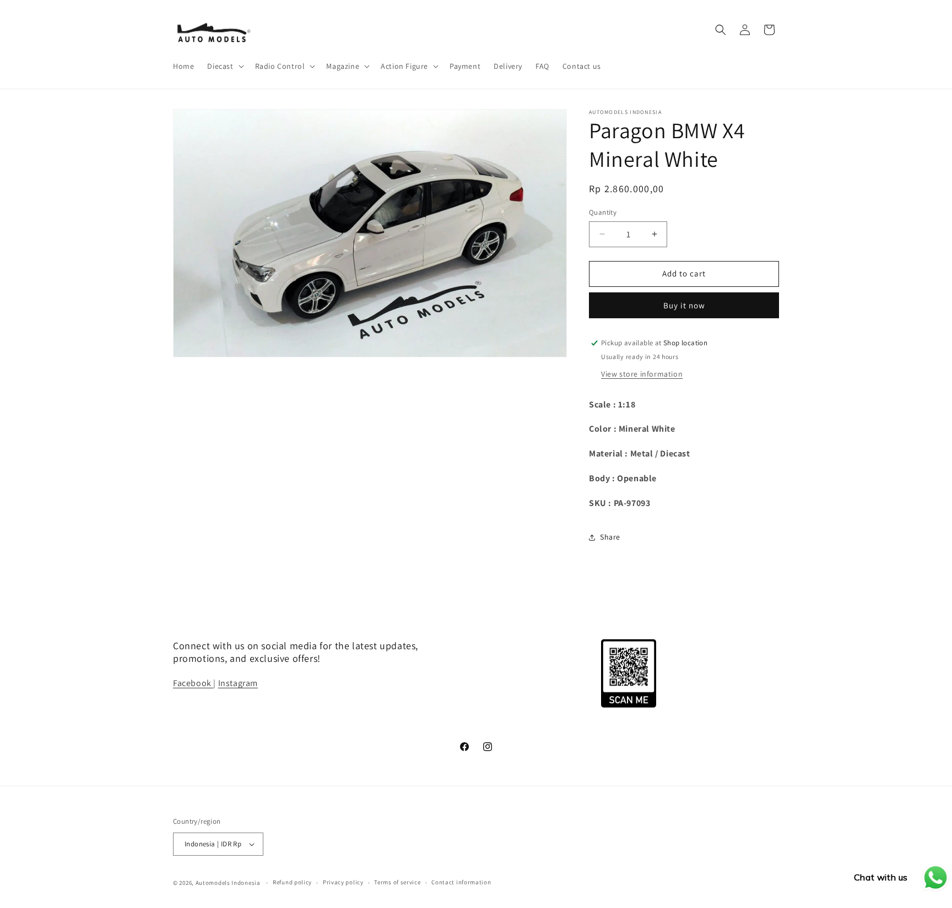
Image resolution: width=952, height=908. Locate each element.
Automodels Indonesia (228, 883)
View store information (642, 374)
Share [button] (610, 537)
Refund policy (292, 882)
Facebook (193, 683)
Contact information (461, 882)
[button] (224, 66)
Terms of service (397, 882)
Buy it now (684, 305)
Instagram (238, 683)
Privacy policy (343, 882)
